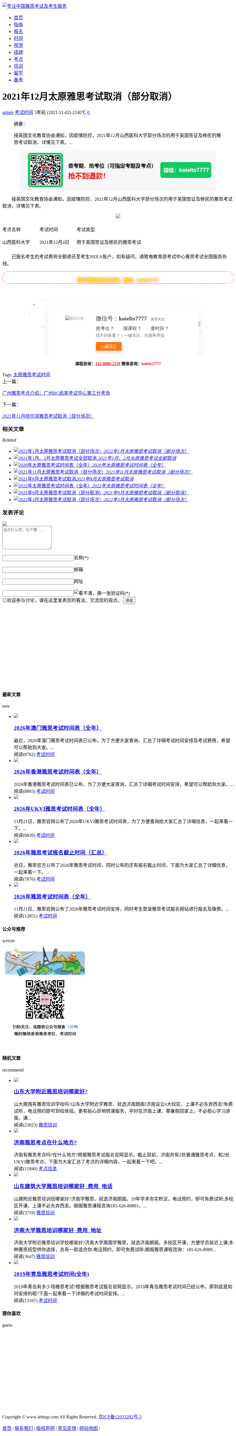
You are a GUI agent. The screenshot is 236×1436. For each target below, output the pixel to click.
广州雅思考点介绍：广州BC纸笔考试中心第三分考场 (56, 393)
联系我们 (24, 1428)
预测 (18, 45)
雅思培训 (48, 1124)
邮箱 (78, 569)
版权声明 (45, 1428)
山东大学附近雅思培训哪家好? (51, 1092)
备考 (18, 79)
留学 (18, 73)
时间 (18, 38)
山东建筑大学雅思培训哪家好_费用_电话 (63, 1186)
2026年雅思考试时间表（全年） (52, 897)
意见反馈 (67, 1428)
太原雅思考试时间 (31, 374)
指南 (18, 24)
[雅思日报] (34, 6)
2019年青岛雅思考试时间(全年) (51, 1274)
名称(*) (81, 557)
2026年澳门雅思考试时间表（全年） (58, 728)
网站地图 (88, 1428)
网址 (78, 581)
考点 (18, 59)
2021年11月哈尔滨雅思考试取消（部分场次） (48, 416)
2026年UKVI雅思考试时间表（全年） (59, 809)
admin (8, 112)
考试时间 (24, 112)
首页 (18, 17)
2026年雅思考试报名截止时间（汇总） (60, 853)
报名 (18, 31)
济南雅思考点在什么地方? (45, 1142)
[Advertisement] (118, 644)
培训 (18, 66)
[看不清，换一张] (92, 592)
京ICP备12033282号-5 (120, 1416)
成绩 (18, 52)
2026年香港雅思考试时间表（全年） (58, 772)
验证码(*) (120, 593)
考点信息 (48, 1168)
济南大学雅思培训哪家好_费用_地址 (58, 1230)
